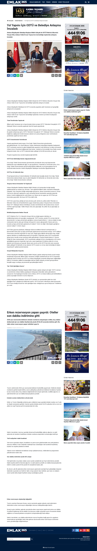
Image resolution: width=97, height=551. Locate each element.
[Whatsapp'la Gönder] (18, 75)
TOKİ (43, 2)
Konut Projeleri (63, 2)
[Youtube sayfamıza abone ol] (81, 530)
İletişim (44, 530)
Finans (48, 2)
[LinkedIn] (14, 75)
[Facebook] (8, 75)
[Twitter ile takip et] (77, 530)
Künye (39, 530)
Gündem (54, 2)
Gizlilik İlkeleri (50, 530)
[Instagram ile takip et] (84, 530)
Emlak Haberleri (35, 2)
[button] (52, 75)
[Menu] (88, 2)
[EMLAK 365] (17, 2)
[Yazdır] (21, 75)
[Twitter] (11, 75)
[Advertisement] (34, 88)
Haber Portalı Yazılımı (50, 547)
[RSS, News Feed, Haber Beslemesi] (88, 530)
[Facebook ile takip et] (73, 530)
